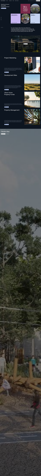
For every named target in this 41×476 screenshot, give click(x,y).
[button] (7, 1)
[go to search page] (35, 0)
